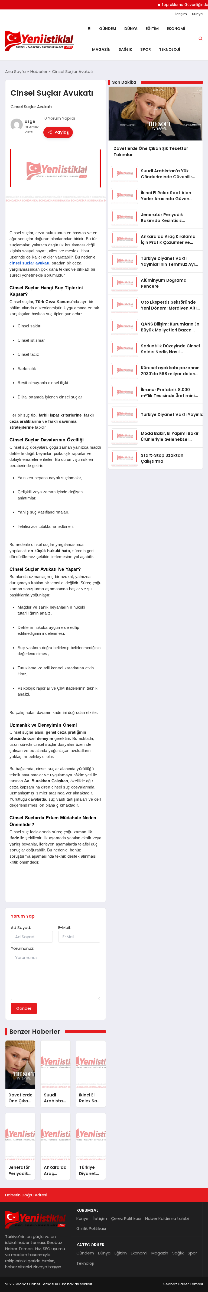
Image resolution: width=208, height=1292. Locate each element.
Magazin (101, 49)
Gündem (107, 28)
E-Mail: (64, 927)
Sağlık (125, 49)
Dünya (131, 28)
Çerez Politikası (126, 1218)
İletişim (181, 14)
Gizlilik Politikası (91, 1228)
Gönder (23, 1008)
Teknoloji (169, 49)
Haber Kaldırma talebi (167, 1218)
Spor (145, 49)
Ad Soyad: (21, 927)
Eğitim (152, 28)
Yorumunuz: (22, 948)
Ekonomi (176, 28)
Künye (197, 14)
